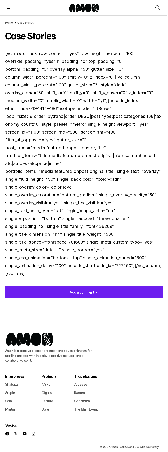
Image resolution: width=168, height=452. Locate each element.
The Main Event (86, 409)
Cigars (46, 392)
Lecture (47, 401)
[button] (9, 7)
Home (9, 22)
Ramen (79, 392)
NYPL (46, 384)
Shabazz (12, 384)
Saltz (9, 401)
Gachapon (82, 401)
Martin (10, 409)
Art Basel (81, 384)
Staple (10, 392)
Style (45, 409)
